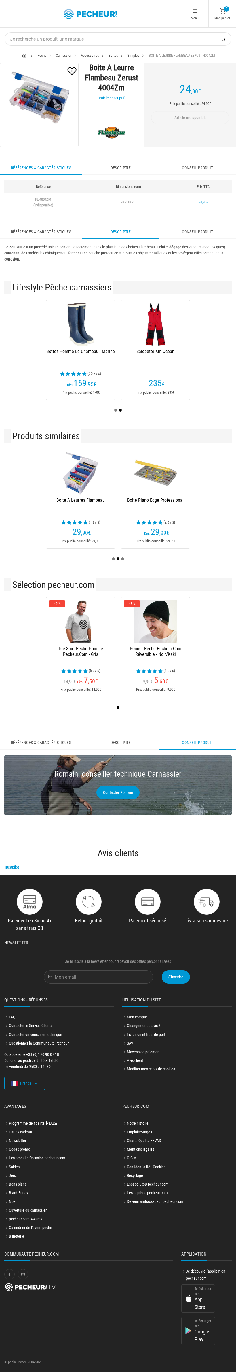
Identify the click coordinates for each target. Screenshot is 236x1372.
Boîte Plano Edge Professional (155, 500)
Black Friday (18, 1192)
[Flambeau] (111, 132)
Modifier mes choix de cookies (151, 1069)
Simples (133, 55)
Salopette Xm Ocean (155, 351)
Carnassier (63, 55)
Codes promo (19, 1149)
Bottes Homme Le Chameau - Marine (80, 351)
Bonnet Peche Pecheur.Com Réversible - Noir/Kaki (155, 651)
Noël (12, 1201)
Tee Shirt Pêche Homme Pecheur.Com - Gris (80, 651)
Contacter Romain (118, 792)
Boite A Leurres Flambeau (80, 500)
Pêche (41, 55)
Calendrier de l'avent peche (30, 1227)
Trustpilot (11, 867)
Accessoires (90, 55)
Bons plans (17, 1184)
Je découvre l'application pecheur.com (205, 1275)
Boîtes (113, 55)
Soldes (14, 1167)
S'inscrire (176, 977)
